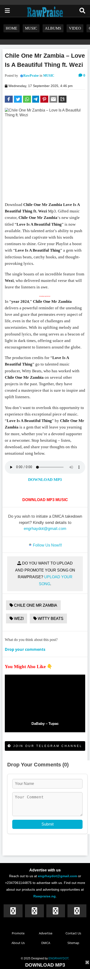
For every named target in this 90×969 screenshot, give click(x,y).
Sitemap (73, 943)
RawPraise (31, 75)
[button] (9, 99)
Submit (48, 824)
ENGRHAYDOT (58, 958)
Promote (18, 933)
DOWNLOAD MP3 (45, 479)
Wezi (18, 618)
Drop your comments (25, 649)
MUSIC (48, 75)
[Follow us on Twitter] (34, 910)
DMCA (45, 943)
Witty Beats (50, 618)
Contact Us (73, 933)
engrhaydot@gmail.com (45, 528)
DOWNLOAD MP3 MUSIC (45, 500)
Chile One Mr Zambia (35, 605)
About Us (18, 943)
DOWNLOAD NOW (46, 296)
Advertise (45, 933)
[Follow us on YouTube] (76, 910)
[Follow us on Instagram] (55, 910)
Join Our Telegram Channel (47, 746)
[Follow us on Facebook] (13, 910)
